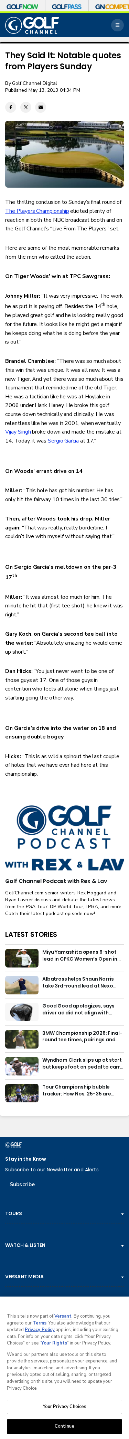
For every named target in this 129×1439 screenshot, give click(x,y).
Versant (63, 1316)
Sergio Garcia (63, 441)
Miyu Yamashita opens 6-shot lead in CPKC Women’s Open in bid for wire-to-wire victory (79, 956)
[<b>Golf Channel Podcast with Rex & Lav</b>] (64, 838)
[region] (64, 1368)
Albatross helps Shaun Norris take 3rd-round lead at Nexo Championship (78, 983)
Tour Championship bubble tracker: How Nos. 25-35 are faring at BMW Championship (78, 1091)
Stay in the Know (25, 1159)
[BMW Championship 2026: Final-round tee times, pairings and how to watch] (21, 1039)
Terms (39, 1323)
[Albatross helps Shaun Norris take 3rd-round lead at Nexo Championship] (21, 985)
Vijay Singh (18, 432)
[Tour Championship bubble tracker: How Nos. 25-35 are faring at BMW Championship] (21, 1093)
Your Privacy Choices (65, 1406)
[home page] (32, 25)
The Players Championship (37, 211)
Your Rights (54, 1343)
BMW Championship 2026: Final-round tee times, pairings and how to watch (82, 1037)
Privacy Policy (40, 1330)
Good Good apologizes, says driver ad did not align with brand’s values (78, 1009)
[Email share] (40, 107)
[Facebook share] (10, 107)
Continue (64, 1426)
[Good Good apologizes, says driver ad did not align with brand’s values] (21, 1012)
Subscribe (22, 1184)
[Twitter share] (25, 107)
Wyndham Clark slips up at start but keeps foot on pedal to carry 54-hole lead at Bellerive (82, 1064)
